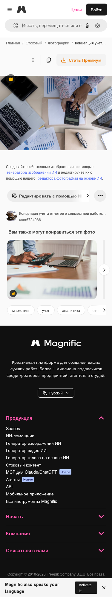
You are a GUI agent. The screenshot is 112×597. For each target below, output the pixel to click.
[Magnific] (56, 344)
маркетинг (21, 310)
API (9, 486)
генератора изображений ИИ (32, 172)
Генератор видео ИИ (26, 450)
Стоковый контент (23, 465)
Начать (14, 516)
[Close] (104, 587)
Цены (76, 10)
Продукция (19, 417)
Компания (18, 533)
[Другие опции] (33, 60)
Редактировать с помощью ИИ (48, 197)
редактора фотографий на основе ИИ (70, 178)
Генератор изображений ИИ (33, 443)
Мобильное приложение (30, 494)
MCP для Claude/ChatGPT (38, 472)
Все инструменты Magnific (31, 501)
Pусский (56, 392)
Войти (96, 10)
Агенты (19, 479)
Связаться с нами (27, 550)
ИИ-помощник (20, 436)
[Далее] (87, 196)
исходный (40, 80)
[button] (56, 393)
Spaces (13, 428)
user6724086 (30, 219)
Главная (13, 42)
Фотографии (58, 42)
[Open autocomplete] (13, 25)
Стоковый (34, 42)
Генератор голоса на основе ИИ (37, 457)
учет (46, 310)
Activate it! (85, 587)
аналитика (71, 310)
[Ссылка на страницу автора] (11, 217)
